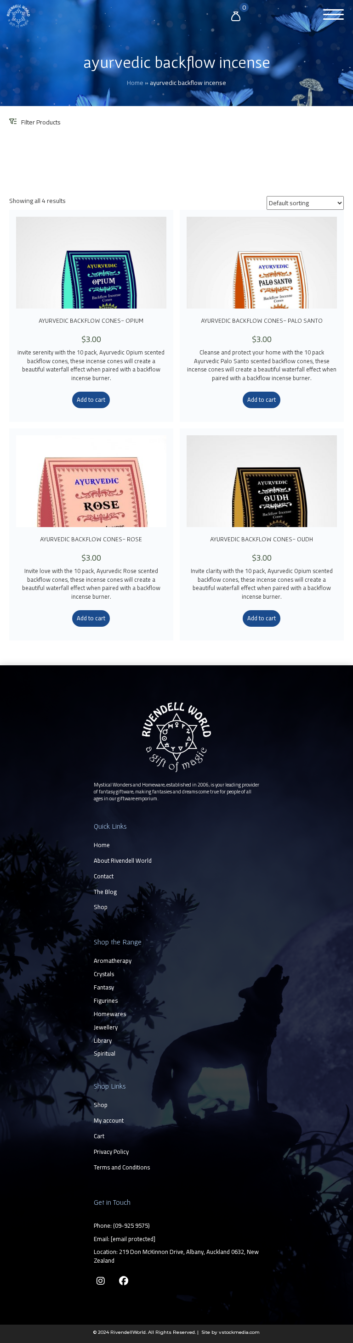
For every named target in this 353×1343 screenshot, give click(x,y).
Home (135, 83)
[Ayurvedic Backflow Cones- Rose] (91, 481)
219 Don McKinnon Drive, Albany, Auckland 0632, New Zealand (176, 1256)
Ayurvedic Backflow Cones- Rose (91, 539)
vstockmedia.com (239, 1332)
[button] (331, 15)
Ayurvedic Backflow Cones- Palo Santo (262, 320)
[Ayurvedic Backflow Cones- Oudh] (262, 481)
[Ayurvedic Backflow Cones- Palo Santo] (262, 263)
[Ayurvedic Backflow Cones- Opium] (91, 263)
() (131, 1225)
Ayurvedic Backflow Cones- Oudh (261, 539)
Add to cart (91, 399)
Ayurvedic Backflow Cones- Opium (91, 320)
